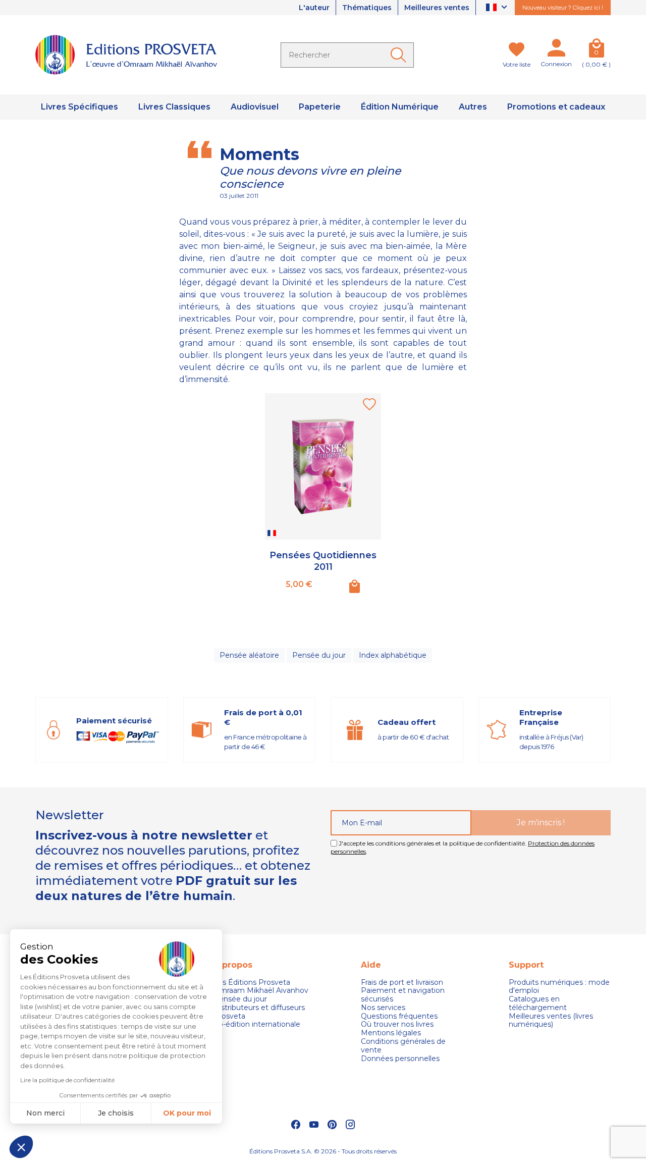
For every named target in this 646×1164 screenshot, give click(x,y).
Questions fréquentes (399, 1016)
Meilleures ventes (436, 7)
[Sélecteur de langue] (498, 8)
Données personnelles (400, 1058)
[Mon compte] (556, 50)
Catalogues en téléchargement (538, 1003)
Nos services (383, 1007)
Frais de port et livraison (402, 982)
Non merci (45, 1113)
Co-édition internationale (256, 1024)
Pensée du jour (319, 655)
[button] (21, 1147)
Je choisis (116, 1113)
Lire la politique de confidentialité (67, 1080)
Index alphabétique (392, 655)
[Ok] (400, 55)
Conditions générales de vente (403, 1045)
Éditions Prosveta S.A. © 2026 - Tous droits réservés (323, 1151)
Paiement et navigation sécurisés (403, 994)
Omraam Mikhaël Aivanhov (260, 990)
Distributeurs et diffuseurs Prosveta (259, 1012)
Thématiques (367, 7)
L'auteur (314, 7)
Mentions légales (391, 1033)
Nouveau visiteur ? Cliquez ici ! (562, 7)
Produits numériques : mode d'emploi (559, 986)
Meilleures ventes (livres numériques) (551, 1020)
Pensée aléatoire (249, 655)
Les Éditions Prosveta (251, 982)
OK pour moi (187, 1113)
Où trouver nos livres (397, 1024)
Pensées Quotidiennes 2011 (323, 561)
